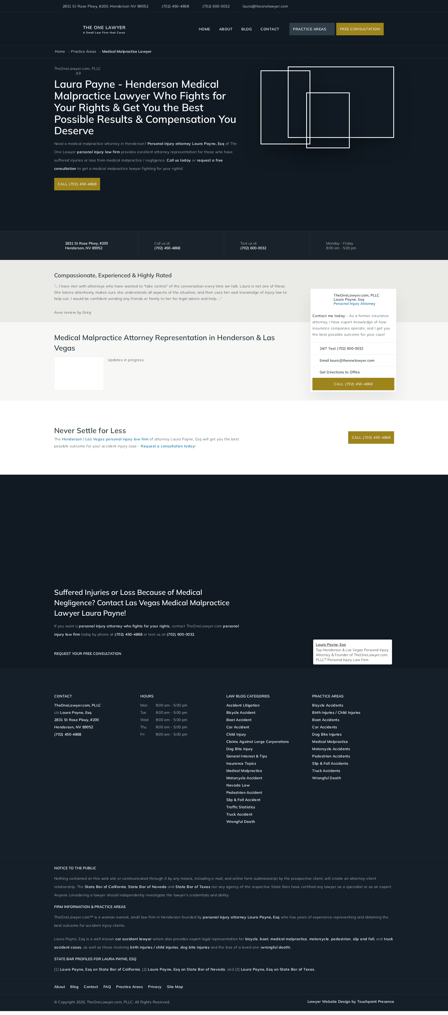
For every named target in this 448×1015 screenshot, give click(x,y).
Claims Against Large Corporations (257, 741)
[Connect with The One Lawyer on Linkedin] (383, 6)
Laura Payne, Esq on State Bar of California (100, 969)
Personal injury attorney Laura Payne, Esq (186, 143)
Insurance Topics (241, 763)
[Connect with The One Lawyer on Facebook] (366, 6)
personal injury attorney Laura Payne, (241, 917)
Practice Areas (309, 29)
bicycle (251, 939)
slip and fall (363, 939)
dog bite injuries (195, 947)
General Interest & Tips (246, 756)
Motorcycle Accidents (331, 749)
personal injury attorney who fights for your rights (124, 626)
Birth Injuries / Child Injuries (336, 712)
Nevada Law (238, 785)
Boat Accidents (325, 719)
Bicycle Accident (240, 712)
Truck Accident (239, 814)
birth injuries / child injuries (154, 947)
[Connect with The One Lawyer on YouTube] (391, 6)
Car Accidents (324, 727)
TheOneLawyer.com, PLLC (77, 705)
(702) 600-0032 (216, 6)
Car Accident (237, 727)
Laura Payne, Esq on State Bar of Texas (277, 969)
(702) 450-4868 (175, 6)
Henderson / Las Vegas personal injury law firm (105, 439)
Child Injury (236, 734)
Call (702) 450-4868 (77, 184)
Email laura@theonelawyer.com (347, 360)
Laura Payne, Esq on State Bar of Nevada (186, 969)
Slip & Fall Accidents (330, 763)
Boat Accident (238, 719)
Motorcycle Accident (244, 778)
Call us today (179, 160)
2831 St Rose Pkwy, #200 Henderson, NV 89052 (86, 245)
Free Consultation (360, 29)
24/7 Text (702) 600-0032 (341, 348)
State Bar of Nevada (147, 886)
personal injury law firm (98, 152)
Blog (246, 29)
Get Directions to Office (340, 372)
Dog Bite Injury (239, 749)
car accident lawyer (133, 939)
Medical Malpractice (244, 770)
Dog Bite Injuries (327, 734)
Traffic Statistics (240, 807)
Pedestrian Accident (244, 792)
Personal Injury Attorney (357, 299)
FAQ (107, 986)
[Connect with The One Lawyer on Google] (374, 6)
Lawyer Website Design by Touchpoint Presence (350, 1001)
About (226, 29)
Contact (270, 29)
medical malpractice (288, 939)
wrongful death (275, 947)
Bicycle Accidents (327, 705)
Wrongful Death (240, 821)
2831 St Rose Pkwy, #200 (105, 6)
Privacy (155, 986)
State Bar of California (105, 886)
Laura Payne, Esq (76, 712)
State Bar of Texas (193, 886)
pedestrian (341, 939)
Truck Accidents (326, 770)
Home (204, 29)
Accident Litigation (243, 705)
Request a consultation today (168, 446)
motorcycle (319, 939)
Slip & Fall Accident (243, 799)
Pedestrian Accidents (331, 756)
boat (264, 939)
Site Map (175, 986)
